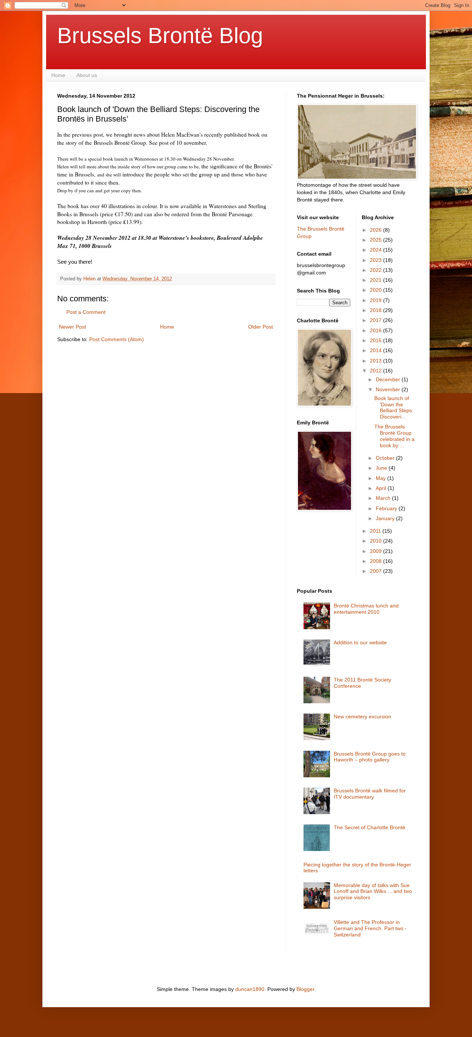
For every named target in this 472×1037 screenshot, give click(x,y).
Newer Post (72, 327)
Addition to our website (360, 642)
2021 (376, 280)
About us (86, 75)
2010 (376, 541)
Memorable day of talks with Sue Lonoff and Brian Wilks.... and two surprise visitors (373, 891)
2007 (376, 571)
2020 (376, 290)
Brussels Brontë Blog (160, 35)
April (382, 488)
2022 (376, 270)
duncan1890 (249, 989)
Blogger (305, 989)
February (387, 508)
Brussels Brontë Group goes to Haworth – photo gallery (370, 757)
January (386, 518)
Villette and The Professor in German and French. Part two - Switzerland (370, 928)
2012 (376, 371)
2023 (376, 260)
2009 (376, 551)
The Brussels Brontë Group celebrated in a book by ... (394, 436)
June (382, 468)
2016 (376, 330)
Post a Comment (85, 312)
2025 (376, 240)
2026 (376, 230)
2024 (376, 250)
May (381, 478)
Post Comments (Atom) (116, 339)
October (386, 458)
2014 (376, 350)
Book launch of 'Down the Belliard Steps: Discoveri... (393, 407)
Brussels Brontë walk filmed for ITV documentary (370, 794)
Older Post (260, 327)
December (389, 379)
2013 (376, 361)
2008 (376, 561)
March (384, 498)
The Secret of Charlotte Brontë (369, 827)
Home (58, 75)
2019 (376, 300)
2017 (376, 320)
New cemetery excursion (362, 716)
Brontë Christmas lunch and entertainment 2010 (366, 609)
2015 (376, 340)
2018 (376, 310)
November (389, 389)
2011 (376, 531)
